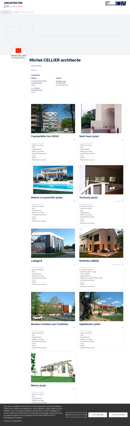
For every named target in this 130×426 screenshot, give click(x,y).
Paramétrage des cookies (76, 415)
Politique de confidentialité (12, 421)
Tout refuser (97, 415)
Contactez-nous (61, 81)
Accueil (15, 12)
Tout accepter (118, 415)
